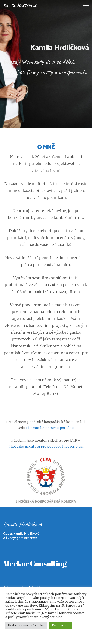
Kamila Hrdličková (19, 5)
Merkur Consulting (34, 563)
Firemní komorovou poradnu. (50, 428)
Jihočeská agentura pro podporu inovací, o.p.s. (46, 446)
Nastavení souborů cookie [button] (26, 625)
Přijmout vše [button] (61, 625)
